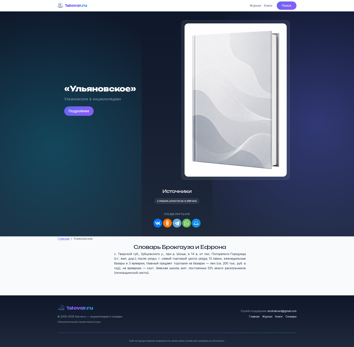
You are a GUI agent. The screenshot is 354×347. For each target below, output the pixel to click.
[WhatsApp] (186, 223)
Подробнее (79, 111)
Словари (290, 316)
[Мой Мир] (196, 223)
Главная (254, 316)
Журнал (255, 5)
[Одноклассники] (167, 223)
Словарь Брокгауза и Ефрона (177, 201)
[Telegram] (177, 223)
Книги (268, 5)
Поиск (286, 5)
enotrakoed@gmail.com (282, 311)
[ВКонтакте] (157, 223)
